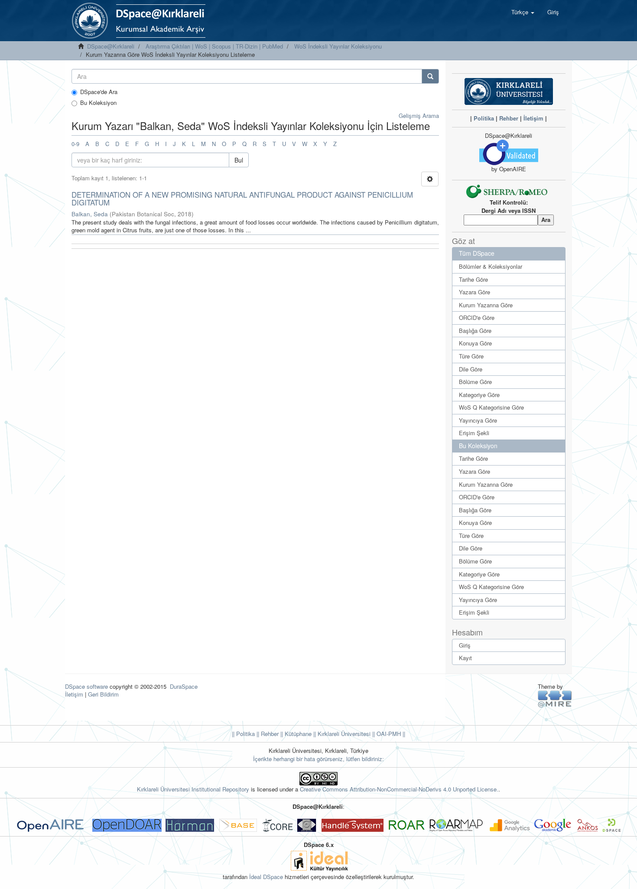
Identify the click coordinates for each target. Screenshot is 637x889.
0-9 (75, 144)
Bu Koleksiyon (98, 103)
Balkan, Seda (90, 214)
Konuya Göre (475, 343)
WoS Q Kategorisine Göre (491, 407)
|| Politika (243, 733)
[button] (523, 12)
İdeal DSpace (266, 877)
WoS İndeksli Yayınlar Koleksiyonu (338, 46)
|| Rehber (267, 733)
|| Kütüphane (295, 733)
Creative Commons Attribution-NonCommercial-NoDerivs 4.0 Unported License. (399, 789)
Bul (238, 160)
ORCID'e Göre (476, 317)
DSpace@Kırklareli (110, 46)
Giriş (465, 645)
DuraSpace (184, 686)
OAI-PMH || (390, 733)
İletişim (533, 118)
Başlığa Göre (475, 330)
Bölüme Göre (475, 382)
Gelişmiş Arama (419, 115)
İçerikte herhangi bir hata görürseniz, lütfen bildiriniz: (318, 759)
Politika (484, 118)
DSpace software (86, 686)
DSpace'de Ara (98, 92)
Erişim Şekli (474, 433)
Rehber (508, 118)
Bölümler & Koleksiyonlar (490, 266)
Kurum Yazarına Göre (486, 305)
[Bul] (430, 76)
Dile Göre (470, 369)
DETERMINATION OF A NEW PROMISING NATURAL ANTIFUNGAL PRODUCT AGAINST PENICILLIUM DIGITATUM (242, 198)
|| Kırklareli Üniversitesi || (343, 733)
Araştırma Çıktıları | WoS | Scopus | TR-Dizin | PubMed (214, 46)
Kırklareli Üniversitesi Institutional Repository (193, 789)
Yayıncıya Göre (478, 420)
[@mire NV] (555, 698)
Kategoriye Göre (479, 395)
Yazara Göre (474, 292)
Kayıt (465, 658)
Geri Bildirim (103, 694)
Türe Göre (471, 356)
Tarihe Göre (473, 279)
